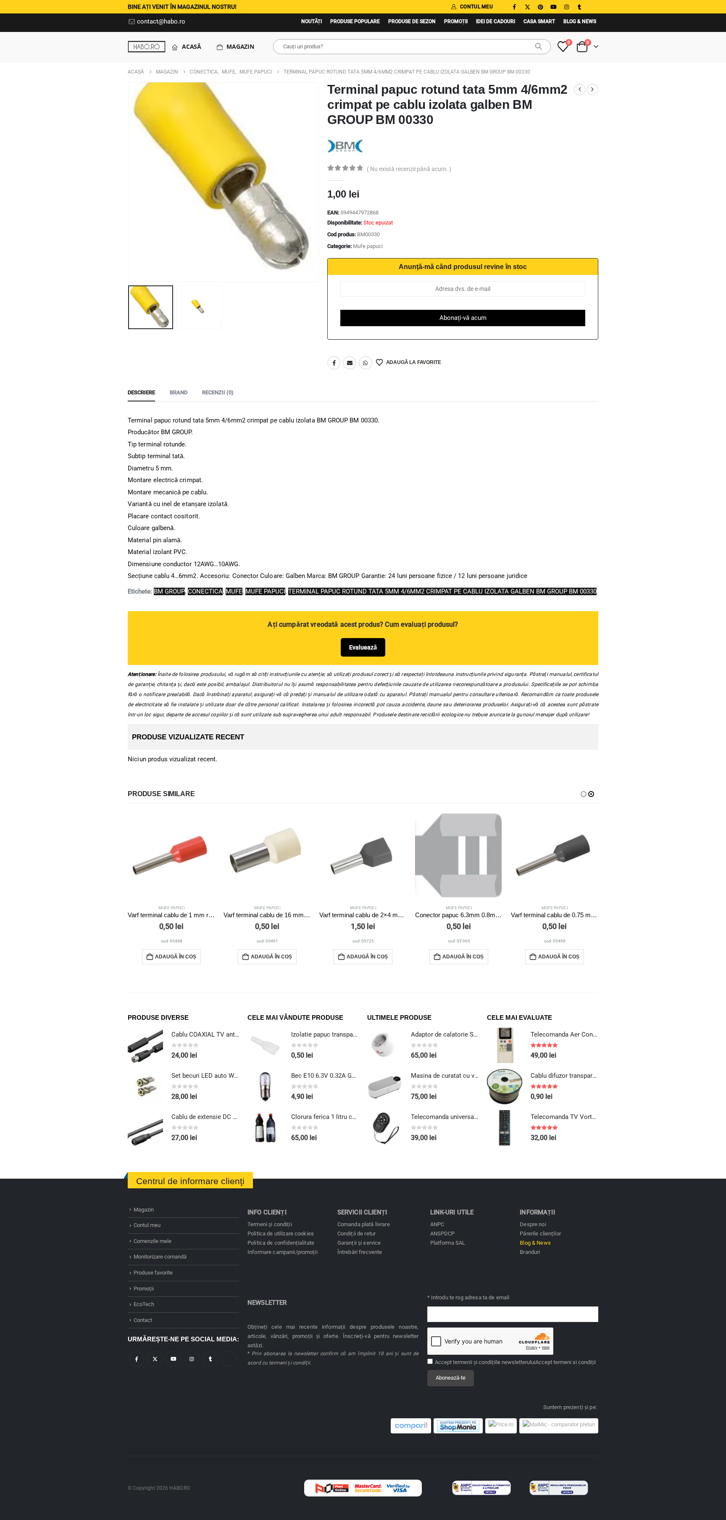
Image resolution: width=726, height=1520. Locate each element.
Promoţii (456, 21)
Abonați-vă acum (463, 318)
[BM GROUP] (345, 145)
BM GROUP (169, 591)
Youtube (173, 1359)
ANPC (437, 1224)
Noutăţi (311, 21)
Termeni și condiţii (269, 1224)
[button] (130, 182)
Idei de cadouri (495, 21)
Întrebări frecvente (359, 1252)
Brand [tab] (178, 392)
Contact (143, 1320)
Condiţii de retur (356, 1233)
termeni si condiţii (574, 1362)
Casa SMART (539, 21)
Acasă (191, 46)
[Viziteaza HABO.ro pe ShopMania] (458, 1425)
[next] (592, 89)
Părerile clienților (540, 1233)
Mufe (234, 591)
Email (349, 362)
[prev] (580, 89)
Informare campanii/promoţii (282, 1252)
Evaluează (363, 647)
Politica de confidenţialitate (280, 1243)
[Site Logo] (147, 46)
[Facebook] (514, 6)
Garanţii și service (359, 1243)
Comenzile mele (152, 1241)
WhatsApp (365, 362)
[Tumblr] (579, 6)
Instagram (192, 1359)
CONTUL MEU (476, 7)
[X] (527, 6)
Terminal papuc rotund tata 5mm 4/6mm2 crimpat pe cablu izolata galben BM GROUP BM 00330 (442, 591)
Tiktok (229, 1359)
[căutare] (538, 47)
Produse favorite (153, 1272)
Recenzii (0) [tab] (218, 392)
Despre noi (533, 1224)
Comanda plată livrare (363, 1224)
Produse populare (355, 21)
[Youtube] (553, 6)
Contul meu (147, 1225)
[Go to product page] (171, 855)
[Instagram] (566, 6)
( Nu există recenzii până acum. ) (409, 169)
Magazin (240, 46)
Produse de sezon (412, 21)
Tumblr (210, 1359)
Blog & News (579, 21)
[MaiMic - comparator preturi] (558, 1425)
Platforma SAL (448, 1243)
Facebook (334, 362)
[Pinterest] (540, 6)
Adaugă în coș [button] (175, 957)
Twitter (155, 1359)
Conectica (205, 591)
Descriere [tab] (141, 392)
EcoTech (144, 1304)
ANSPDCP (442, 1233)
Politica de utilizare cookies (280, 1233)
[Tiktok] (592, 6)
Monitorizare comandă (160, 1256)
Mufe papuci (368, 246)
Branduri (530, 1252)
